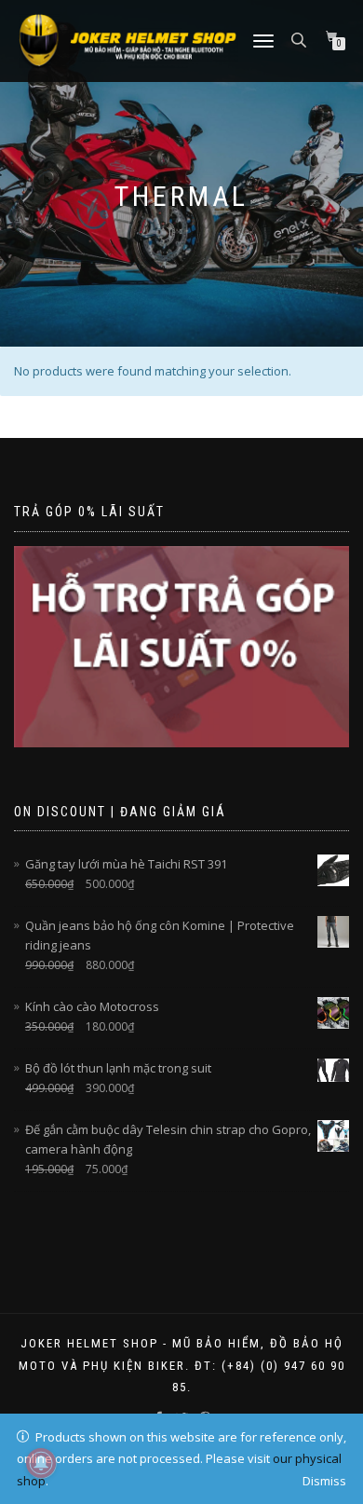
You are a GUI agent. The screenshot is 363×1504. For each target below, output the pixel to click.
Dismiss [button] (324, 1480)
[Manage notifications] (41, 1463)
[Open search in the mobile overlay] (300, 38)
